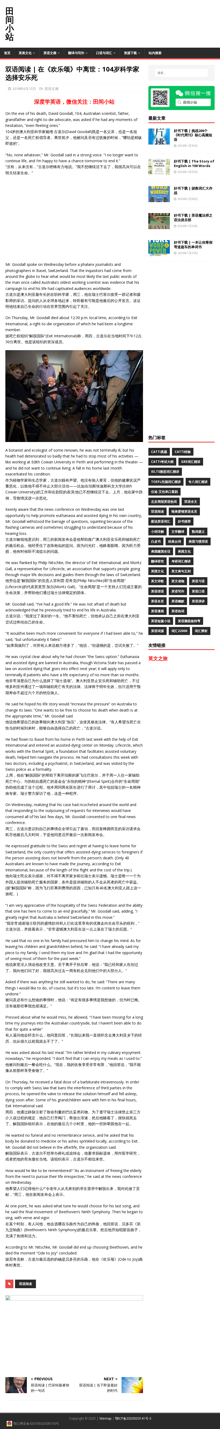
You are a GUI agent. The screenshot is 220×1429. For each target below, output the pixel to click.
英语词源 (157, 631)
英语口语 (198, 591)
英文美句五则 (181, 571)
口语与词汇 (104, 53)
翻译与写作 (76, 53)
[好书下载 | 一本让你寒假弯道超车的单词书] (159, 252)
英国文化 (157, 571)
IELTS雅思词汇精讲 (165, 471)
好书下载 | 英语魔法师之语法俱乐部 (193, 217)
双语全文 (190, 501)
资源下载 (130, 53)
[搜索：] (181, 72)
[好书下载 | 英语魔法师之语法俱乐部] (159, 225)
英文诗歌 (157, 581)
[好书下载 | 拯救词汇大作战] (159, 198)
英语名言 (157, 601)
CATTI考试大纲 (162, 461)
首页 (7, 53)
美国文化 (184, 551)
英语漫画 (157, 611)
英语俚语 (157, 591)
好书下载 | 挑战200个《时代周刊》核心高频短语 (193, 135)
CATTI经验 (183, 451)
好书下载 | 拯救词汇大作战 (193, 190)
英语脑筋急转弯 (189, 621)
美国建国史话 (160, 551)
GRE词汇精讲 (190, 461)
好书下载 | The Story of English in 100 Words (194, 163)
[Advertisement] (122, 12)
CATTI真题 (159, 451)
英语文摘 (49, 53)
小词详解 (157, 531)
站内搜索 (155, 53)
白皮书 (156, 541)
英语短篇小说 (160, 621)
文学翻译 (177, 531)
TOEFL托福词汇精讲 (166, 481)
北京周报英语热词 (164, 501)
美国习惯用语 (198, 541)
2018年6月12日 (24, 88)
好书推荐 (184, 521)
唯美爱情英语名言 (184, 511)
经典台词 (174, 541)
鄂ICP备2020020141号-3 (133, 1418)
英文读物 (177, 581)
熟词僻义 (198, 531)
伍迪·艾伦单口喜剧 (164, 491)
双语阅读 (25, 1283)
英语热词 (177, 611)
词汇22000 (179, 631)
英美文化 (25, 53)
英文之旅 (158, 658)
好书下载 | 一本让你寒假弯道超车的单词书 (193, 244)
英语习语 (198, 581)
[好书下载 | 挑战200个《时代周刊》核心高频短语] (159, 141)
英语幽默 (177, 601)
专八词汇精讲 (198, 481)
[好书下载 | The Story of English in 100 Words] (159, 171)
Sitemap (105, 1418)
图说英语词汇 (160, 521)
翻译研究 (157, 561)
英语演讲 (198, 601)
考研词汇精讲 (181, 561)
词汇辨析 (201, 631)
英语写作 (177, 591)
